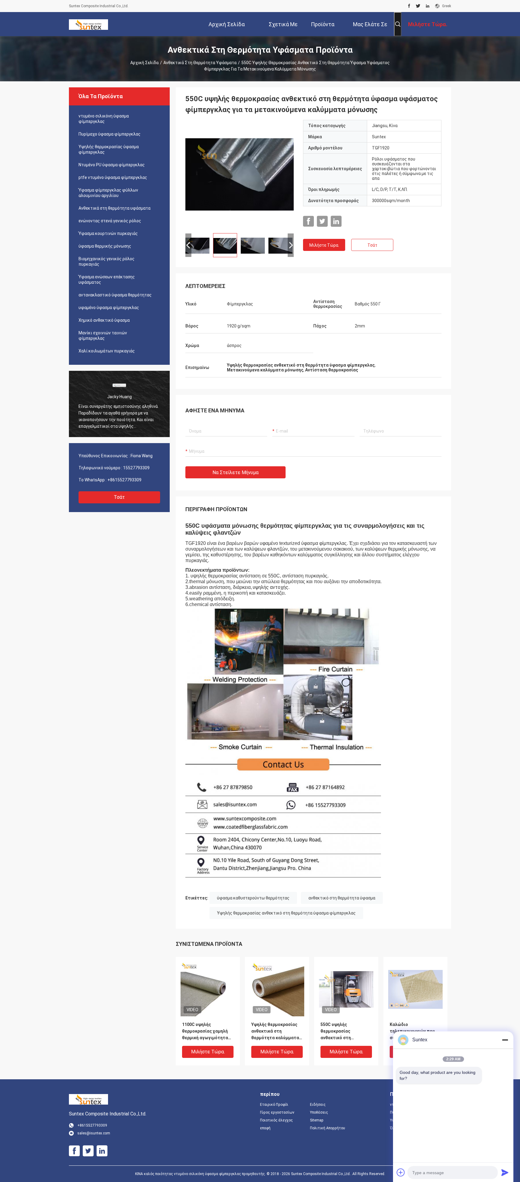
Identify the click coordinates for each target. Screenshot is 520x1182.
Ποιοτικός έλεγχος (276, 1120)
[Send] (505, 1172)
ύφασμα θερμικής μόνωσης (105, 246)
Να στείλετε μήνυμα (235, 472)
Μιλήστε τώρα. (324, 245)
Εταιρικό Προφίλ (274, 1104)
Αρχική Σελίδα (144, 62)
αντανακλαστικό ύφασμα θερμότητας (115, 294)
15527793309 (136, 467)
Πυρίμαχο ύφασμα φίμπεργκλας (110, 134)
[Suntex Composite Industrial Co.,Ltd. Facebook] (409, 6)
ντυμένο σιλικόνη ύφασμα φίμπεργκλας (104, 119)
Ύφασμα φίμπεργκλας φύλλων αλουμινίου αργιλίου (108, 193)
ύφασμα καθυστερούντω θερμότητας (253, 898)
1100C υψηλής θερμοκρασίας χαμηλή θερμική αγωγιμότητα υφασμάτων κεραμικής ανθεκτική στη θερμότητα (205, 1031)
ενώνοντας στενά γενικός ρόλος (110, 220)
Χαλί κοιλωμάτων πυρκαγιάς (107, 351)
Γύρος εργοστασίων (277, 1112)
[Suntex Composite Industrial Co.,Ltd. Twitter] (418, 6)
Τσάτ (119, 497)
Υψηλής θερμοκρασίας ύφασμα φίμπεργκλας (109, 149)
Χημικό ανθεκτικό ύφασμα (104, 320)
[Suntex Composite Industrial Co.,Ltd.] (88, 24)
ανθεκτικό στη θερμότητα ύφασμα (341, 898)
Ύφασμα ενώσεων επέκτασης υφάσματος (107, 279)
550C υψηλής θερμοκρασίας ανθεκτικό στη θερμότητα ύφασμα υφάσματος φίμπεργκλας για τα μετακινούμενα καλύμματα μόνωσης (342, 1031)
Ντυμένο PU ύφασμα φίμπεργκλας (112, 164)
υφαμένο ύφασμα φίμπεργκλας (109, 307)
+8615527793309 (124, 479)
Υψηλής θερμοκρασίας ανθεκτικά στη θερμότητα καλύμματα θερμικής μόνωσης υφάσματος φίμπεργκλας (275, 1031)
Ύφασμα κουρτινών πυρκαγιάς (108, 233)
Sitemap (316, 1120)
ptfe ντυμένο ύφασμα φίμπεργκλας (113, 177)
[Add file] (401, 1172)
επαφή (265, 1128)
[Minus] (505, 1039)
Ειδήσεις (318, 1104)
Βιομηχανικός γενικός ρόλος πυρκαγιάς (107, 261)
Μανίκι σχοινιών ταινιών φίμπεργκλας (103, 335)
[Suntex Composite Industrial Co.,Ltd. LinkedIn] (427, 6)
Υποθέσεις (319, 1112)
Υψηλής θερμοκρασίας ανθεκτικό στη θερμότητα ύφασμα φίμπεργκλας (286, 913)
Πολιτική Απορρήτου (327, 1128)
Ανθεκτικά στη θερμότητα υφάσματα (200, 62)
